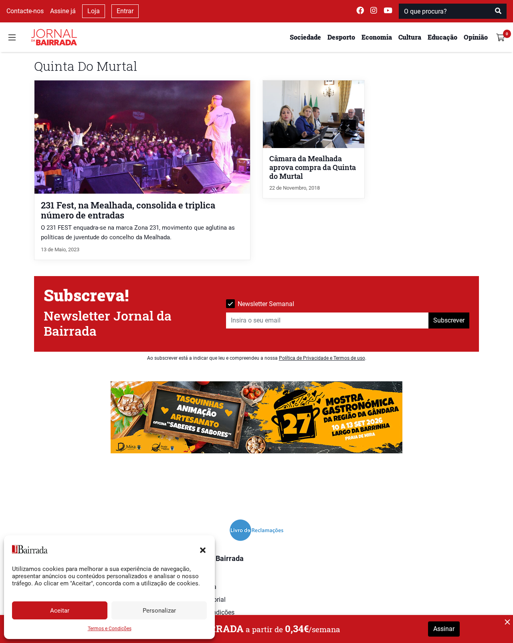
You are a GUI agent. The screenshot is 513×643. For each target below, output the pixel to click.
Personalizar (159, 610)
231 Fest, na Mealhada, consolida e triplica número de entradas (128, 210)
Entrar (125, 11)
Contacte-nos (25, 11)
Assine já (63, 11)
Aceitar (59, 610)
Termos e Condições (109, 628)
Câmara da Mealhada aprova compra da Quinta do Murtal (312, 167)
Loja (93, 11)
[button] (203, 549)
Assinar (443, 629)
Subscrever (449, 320)
